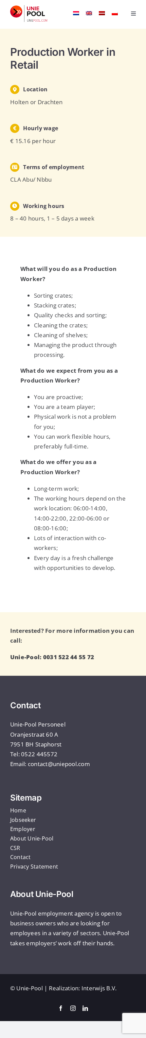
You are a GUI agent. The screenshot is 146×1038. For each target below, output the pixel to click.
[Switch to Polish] (114, 13)
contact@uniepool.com (59, 764)
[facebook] (60, 1008)
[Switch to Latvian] (101, 13)
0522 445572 (39, 754)
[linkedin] (85, 1008)
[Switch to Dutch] (76, 13)
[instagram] (73, 1008)
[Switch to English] (89, 13)
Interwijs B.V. (99, 988)
